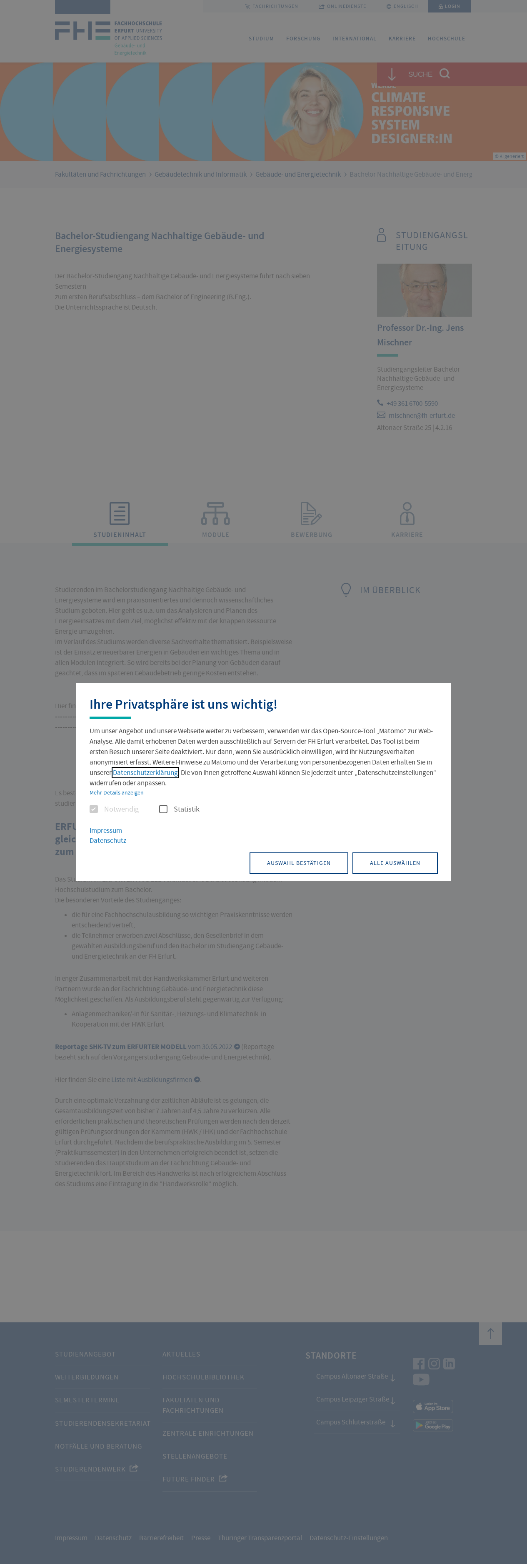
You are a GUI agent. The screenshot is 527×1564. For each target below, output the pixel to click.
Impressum (106, 830)
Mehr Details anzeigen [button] (117, 792)
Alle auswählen (395, 863)
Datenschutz (108, 840)
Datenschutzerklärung (145, 772)
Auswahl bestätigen (299, 863)
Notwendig (121, 809)
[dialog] (263, 782)
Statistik (187, 809)
